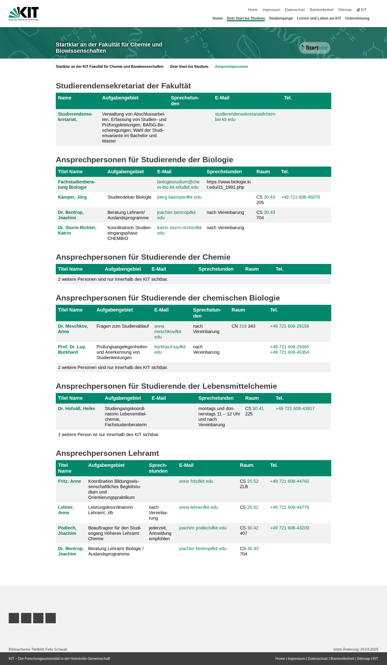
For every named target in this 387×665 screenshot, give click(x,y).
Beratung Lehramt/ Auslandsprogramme (128, 215)
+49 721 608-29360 (289, 346)
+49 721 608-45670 (300, 197)
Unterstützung (357, 18)
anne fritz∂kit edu (196, 481)
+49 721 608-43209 (289, 527)
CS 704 (265, 215)
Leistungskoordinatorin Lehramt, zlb (110, 510)
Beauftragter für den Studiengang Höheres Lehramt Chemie (115, 533)
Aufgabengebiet (120, 98)
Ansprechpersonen (231, 66)
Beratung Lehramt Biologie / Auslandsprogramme (116, 551)
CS (249, 507)
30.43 (269, 197)
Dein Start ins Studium (246, 18)
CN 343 (243, 326)
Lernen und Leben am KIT (319, 18)
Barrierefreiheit (321, 10)
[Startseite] (376, 18)
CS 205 (265, 200)
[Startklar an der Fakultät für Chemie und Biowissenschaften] (315, 48)
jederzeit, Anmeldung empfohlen (160, 533)
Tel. (288, 98)
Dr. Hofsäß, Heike (76, 408)
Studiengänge (281, 18)
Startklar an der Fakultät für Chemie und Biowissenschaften (109, 47)
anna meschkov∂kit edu (167, 331)
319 (243, 326)
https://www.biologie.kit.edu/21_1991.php (229, 184)
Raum (263, 171)
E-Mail (222, 98)
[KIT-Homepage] (24, 14)
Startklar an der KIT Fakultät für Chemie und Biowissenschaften (109, 66)
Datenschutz (295, 10)
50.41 (258, 408)
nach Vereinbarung (225, 212)
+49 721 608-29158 (289, 326)
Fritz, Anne (69, 481)
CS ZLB (249, 484)
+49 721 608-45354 (289, 352)
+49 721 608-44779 (289, 507)
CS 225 (254, 411)
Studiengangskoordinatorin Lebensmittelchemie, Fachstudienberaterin (126, 416)
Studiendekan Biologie (129, 197)
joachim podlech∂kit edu (203, 527)
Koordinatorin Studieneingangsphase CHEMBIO (130, 233)
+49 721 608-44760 (289, 481)
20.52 (252, 481)
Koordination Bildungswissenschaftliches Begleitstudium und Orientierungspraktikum (114, 489)
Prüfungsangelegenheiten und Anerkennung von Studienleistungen (122, 352)
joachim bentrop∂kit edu (202, 548)
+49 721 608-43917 (295, 408)
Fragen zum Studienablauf (123, 326)
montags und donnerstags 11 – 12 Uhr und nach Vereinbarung (219, 416)
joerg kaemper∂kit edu (179, 197)
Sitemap (345, 10)
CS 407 (249, 530)
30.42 (252, 527)
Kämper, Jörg (72, 197)
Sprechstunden (185, 100)
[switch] (376, 10)
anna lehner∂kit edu (198, 507)
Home (253, 10)
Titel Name (70, 171)
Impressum (271, 10)
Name (64, 98)
